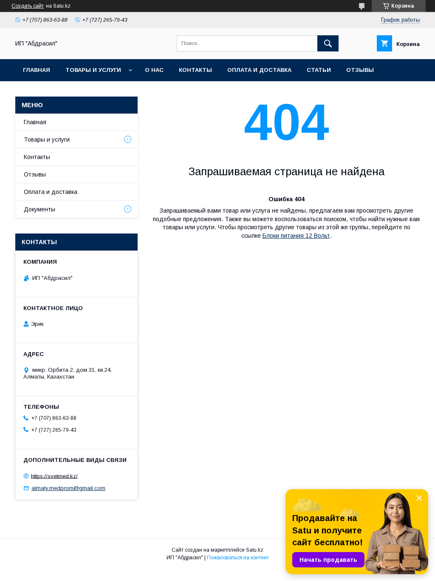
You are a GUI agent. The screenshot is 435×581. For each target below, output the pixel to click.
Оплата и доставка (259, 70)
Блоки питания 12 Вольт (296, 235)
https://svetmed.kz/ (54, 476)
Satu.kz (254, 550)
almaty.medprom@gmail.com (68, 488)
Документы (39, 209)
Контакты (195, 70)
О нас (154, 70)
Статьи (319, 70)
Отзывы (360, 70)
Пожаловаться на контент (238, 558)
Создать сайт (27, 6)
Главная (36, 70)
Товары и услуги (93, 70)
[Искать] (328, 43)
